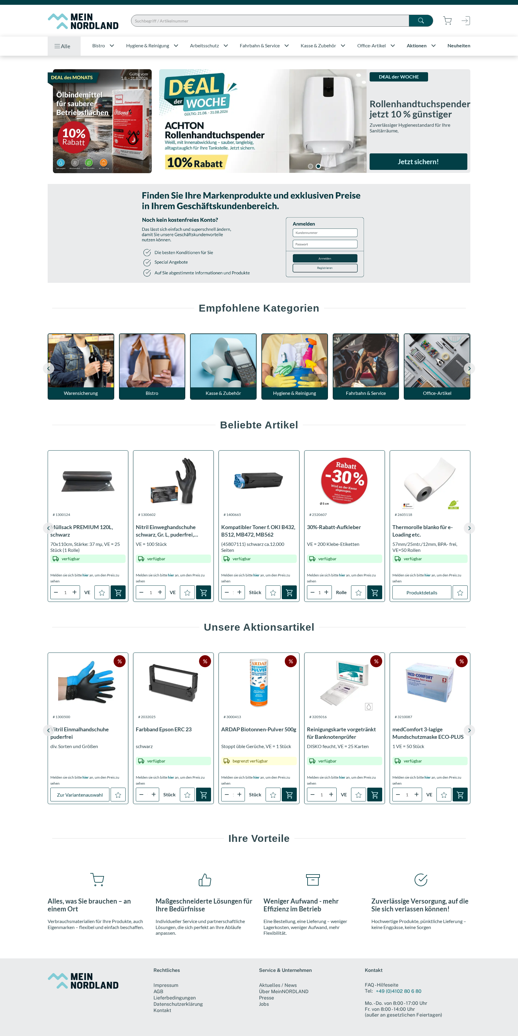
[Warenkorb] (118, 592)
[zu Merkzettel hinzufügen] (101, 592)
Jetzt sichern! (418, 161)
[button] (469, 368)
